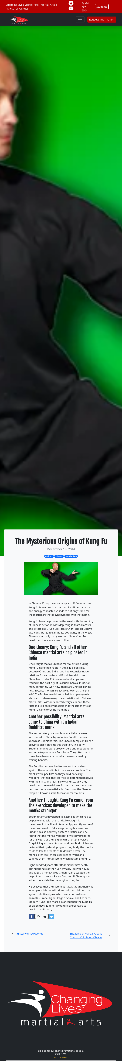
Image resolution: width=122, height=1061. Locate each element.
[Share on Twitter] (51, 916)
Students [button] (101, 6)
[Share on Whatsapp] (38, 916)
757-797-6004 (86, 6)
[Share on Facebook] (32, 916)
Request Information (101, 19)
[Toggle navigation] (80, 19)
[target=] (71, 3)
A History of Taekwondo (29, 933)
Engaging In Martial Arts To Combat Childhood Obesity (86, 935)
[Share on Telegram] (45, 916)
